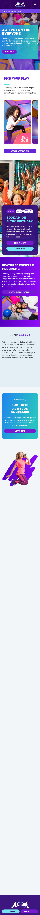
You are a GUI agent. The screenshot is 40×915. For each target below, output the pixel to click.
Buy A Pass (9, 51)
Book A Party (20, 243)
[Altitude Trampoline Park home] (20, 4)
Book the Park (28, 211)
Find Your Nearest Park (20, 292)
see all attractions (20, 151)
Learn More (20, 248)
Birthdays (10, 211)
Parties (19, 211)
